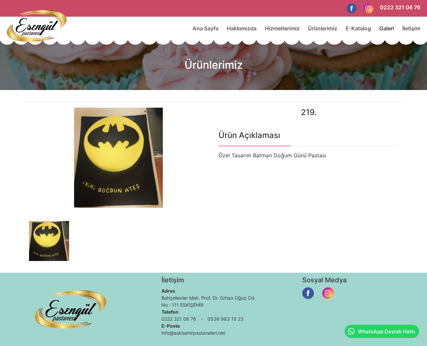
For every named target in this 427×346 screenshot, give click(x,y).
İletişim (411, 28)
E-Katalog (358, 28)
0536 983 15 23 (225, 319)
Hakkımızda (242, 28)
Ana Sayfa (205, 28)
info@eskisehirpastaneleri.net (193, 333)
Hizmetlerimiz (282, 28)
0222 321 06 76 (400, 7)
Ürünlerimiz (322, 28)
